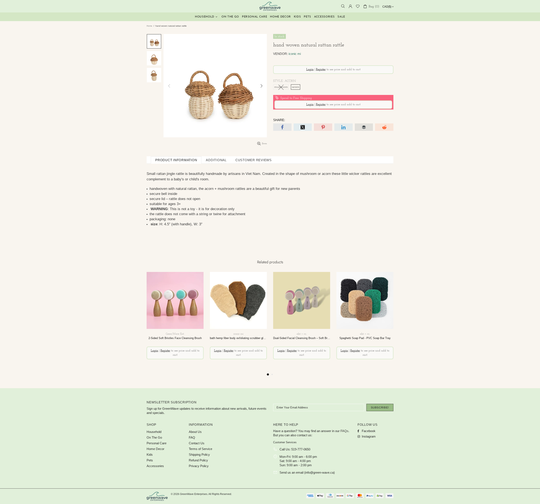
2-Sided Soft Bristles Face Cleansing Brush (175, 338)
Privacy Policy (199, 466)
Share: (279, 120)
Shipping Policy (199, 454)
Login (310, 69)
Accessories (155, 466)
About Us (195, 432)
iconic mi (295, 53)
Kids (150, 454)
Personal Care (156, 443)
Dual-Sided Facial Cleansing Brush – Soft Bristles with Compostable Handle (301, 338)
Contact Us (196, 443)
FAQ (192, 437)
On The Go (154, 437)
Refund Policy (198, 460)
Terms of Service (200, 449)
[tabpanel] (175, 322)
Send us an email (291, 472)
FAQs (344, 431)
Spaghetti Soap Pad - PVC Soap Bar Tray (365, 338)
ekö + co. (301, 333)
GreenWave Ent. (270, 6)
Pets (150, 460)
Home (149, 26)
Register (321, 69)
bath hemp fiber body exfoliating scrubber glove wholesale (238, 338)
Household (154, 432)
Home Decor (155, 449)
